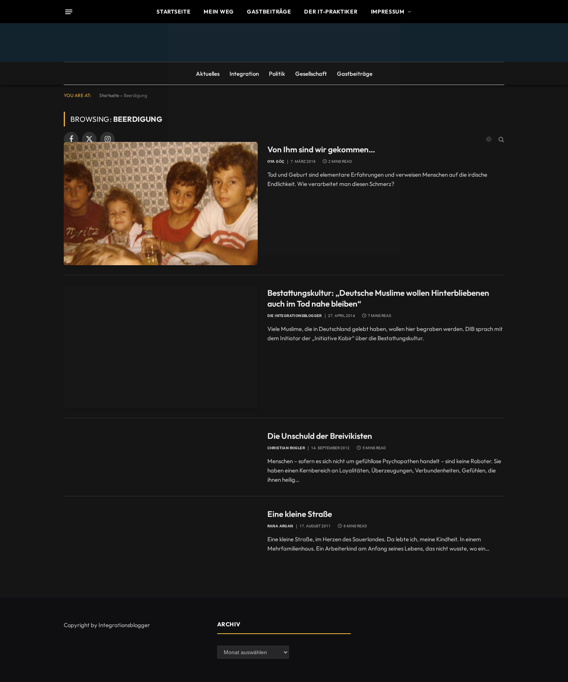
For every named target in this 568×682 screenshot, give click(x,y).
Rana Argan (280, 526)
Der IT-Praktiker (330, 11)
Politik (277, 73)
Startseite (173, 11)
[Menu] (68, 11)
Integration (244, 73)
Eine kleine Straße (299, 514)
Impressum (388, 11)
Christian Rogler (286, 448)
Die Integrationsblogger (294, 316)
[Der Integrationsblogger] (284, 139)
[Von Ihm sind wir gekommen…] (161, 203)
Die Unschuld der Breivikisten (319, 436)
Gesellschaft (311, 73)
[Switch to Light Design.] (488, 139)
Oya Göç (276, 161)
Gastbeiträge (269, 11)
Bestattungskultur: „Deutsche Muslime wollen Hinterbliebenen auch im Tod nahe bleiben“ (378, 298)
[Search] (500, 139)
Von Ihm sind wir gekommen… (321, 149)
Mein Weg (219, 11)
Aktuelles (207, 73)
